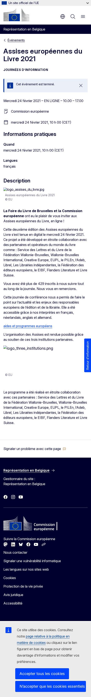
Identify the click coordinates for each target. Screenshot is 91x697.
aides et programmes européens (27, 326)
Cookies (9, 578)
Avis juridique (13, 595)
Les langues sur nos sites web (26, 569)
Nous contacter (15, 552)
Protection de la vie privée (23, 586)
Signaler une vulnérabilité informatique (32, 561)
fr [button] (62, 16)
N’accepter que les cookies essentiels (52, 686)
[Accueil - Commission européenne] (16, 14)
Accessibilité (12, 603)
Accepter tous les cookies (42, 673)
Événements (16, 40)
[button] (34, 449)
